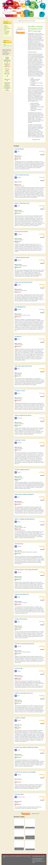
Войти (5, 44)
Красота (7, 32)
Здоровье (7, 31)
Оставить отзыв (21, 32)
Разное (6, 33)
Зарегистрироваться (7, 45)
